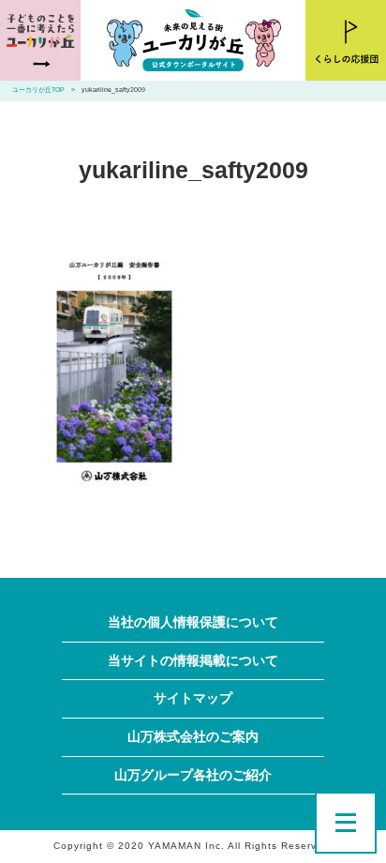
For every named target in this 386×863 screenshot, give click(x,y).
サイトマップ (193, 698)
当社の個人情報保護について (193, 622)
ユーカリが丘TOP (38, 90)
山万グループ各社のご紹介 (193, 775)
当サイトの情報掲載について (193, 661)
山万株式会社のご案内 (193, 737)
